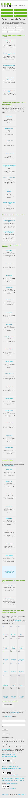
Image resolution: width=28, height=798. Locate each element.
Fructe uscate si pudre (10, 769)
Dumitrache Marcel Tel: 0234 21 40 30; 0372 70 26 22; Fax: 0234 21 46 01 (9, 438)
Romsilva (8, 29)
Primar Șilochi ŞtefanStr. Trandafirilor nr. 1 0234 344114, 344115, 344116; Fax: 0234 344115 (9, 558)
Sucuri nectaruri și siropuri (11, 757)
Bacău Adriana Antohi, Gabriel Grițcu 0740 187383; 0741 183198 (9, 180)
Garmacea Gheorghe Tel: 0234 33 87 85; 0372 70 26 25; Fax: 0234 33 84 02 (9, 389)
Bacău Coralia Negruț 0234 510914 (9, 119)
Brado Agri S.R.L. (13, 788)
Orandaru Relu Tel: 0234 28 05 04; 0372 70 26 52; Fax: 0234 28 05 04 (9, 290)
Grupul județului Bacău (15, 712)
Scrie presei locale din (8, 704)
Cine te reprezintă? (17, 620)
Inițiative (16, 10)
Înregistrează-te (5, 794)
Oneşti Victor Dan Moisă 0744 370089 (9, 143)
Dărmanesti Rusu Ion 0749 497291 (9, 156)
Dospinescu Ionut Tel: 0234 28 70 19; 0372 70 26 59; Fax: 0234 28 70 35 (9, 253)
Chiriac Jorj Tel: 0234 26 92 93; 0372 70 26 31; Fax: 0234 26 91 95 (9, 364)
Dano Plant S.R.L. (13, 762)
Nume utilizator (5, 719)
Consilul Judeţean (19, 29)
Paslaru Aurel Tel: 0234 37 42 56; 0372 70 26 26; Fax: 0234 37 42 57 (9, 413)
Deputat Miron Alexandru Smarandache (21, 673)
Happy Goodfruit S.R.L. (14, 774)
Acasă (3, 10)
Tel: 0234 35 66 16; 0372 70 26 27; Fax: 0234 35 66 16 (9, 376)
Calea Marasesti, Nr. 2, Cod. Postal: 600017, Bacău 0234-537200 (9, 588)
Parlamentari (10, 31)
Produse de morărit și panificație (12, 783)
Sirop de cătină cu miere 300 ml (9, 756)
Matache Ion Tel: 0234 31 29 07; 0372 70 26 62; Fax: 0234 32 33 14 (9, 425)
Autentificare (4, 15)
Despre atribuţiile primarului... (9, 465)
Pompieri (19, 27)
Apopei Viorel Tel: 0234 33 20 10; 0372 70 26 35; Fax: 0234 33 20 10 (9, 327)
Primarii (13, 29)
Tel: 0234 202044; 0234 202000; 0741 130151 (9, 92)
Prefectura (5, 31)
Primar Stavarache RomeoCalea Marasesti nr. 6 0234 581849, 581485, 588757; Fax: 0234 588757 (9, 472)
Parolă (3, 722)
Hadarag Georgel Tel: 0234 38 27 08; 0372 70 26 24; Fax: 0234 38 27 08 (9, 401)
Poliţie (4, 29)
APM (12, 27)
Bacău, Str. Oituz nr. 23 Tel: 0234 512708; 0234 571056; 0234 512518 (9, 56)
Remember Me (6, 727)
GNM (8, 27)
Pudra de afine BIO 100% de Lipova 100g (11, 768)
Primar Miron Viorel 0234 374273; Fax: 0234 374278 (9, 496)
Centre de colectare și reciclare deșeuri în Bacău (13, 214)
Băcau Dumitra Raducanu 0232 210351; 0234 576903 (9, 169)
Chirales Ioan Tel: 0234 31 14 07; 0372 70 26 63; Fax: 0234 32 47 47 (9, 302)
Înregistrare (17, 15)
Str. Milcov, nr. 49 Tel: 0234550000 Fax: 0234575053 (9, 80)
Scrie (14, 5)
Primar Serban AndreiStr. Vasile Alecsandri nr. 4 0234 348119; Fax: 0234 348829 (9, 546)
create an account (8, 716)
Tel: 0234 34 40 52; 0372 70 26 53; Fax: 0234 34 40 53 (9, 266)
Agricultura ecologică (6, 749)
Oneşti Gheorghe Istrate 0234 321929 (9, 206)
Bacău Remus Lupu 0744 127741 (9, 193)
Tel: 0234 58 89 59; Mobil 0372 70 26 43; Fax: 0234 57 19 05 (9, 450)
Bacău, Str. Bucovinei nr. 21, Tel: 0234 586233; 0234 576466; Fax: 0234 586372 (9, 68)
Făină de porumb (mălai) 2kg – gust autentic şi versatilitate (13, 781)
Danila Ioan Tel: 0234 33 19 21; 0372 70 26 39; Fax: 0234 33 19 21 (9, 339)
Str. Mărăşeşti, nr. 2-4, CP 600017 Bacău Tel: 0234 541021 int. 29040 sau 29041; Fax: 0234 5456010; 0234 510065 (9, 601)
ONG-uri (4, 27)
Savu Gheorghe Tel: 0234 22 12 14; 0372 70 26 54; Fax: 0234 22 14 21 (9, 278)
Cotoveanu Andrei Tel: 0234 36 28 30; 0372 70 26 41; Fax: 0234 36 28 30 (9, 352)
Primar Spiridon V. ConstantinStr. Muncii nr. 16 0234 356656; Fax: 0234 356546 (9, 509)
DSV (15, 27)
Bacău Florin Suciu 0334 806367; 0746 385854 (9, 131)
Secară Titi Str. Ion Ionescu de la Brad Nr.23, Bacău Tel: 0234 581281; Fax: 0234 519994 (9, 43)
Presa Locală (17, 31)
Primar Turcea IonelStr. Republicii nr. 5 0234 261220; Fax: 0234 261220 (9, 484)
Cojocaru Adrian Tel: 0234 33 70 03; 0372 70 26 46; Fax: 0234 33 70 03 (9, 315)
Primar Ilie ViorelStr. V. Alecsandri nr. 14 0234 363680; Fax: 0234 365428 (9, 521)
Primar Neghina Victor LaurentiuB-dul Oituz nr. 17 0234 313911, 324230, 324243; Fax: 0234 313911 (9, 533)
